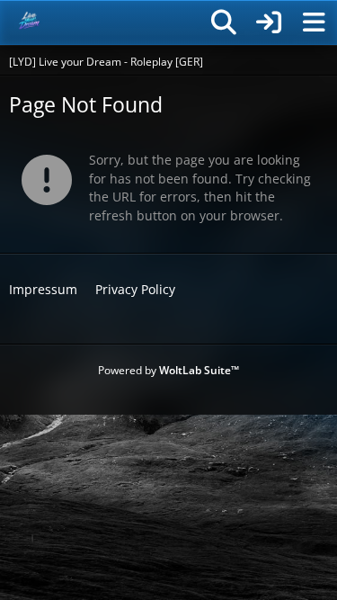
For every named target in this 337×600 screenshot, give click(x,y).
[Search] (224, 22)
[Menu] (314, 22)
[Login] (269, 22)
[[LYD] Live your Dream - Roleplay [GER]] (29, 22)
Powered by (168, 370)
